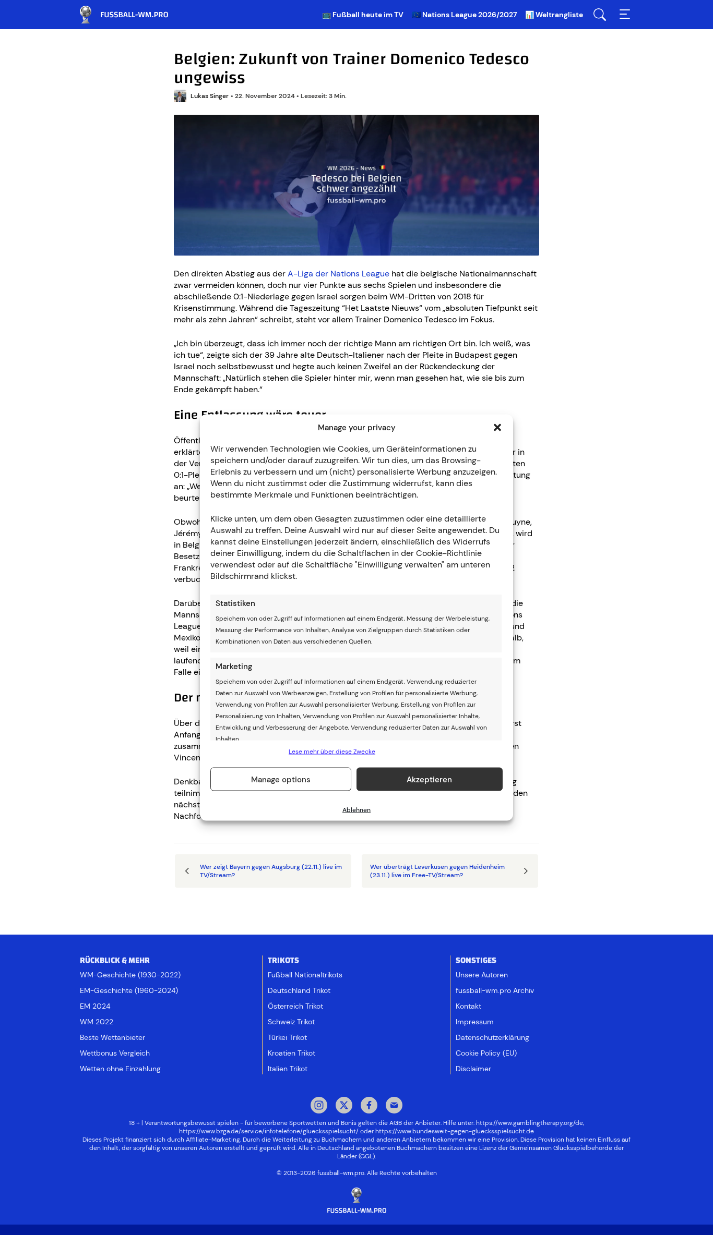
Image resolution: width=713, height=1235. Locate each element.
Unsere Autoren (482, 974)
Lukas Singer (210, 96)
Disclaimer (473, 1068)
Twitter (344, 1106)
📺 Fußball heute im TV (362, 14)
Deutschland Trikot (299, 990)
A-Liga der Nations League (338, 273)
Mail (394, 1106)
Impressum (475, 1021)
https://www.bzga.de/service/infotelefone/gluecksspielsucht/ (269, 1131)
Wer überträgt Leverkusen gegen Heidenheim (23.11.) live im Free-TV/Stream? (437, 871)
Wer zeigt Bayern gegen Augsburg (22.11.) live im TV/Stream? (271, 871)
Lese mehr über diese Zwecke (332, 751)
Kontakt (468, 1006)
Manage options (281, 779)
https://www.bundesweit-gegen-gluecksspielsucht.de (454, 1131)
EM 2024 (95, 1006)
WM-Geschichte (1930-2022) (130, 974)
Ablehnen (356, 810)
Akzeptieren (429, 779)
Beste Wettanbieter (112, 1037)
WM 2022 (96, 1021)
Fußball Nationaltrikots (305, 974)
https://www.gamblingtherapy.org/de (529, 1123)
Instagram (319, 1106)
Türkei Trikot (287, 1037)
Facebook (369, 1106)
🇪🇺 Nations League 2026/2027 (464, 14)
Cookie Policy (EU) (486, 1053)
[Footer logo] (356, 1201)
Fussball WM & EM (132, 14)
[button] (497, 427)
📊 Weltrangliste (554, 14)
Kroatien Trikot (291, 1053)
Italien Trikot (287, 1068)
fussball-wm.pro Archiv (495, 990)
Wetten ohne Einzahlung (120, 1068)
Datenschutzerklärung (492, 1037)
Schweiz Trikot (291, 1021)
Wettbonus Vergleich (115, 1053)
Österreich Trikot (295, 1006)
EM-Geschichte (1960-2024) (129, 990)
